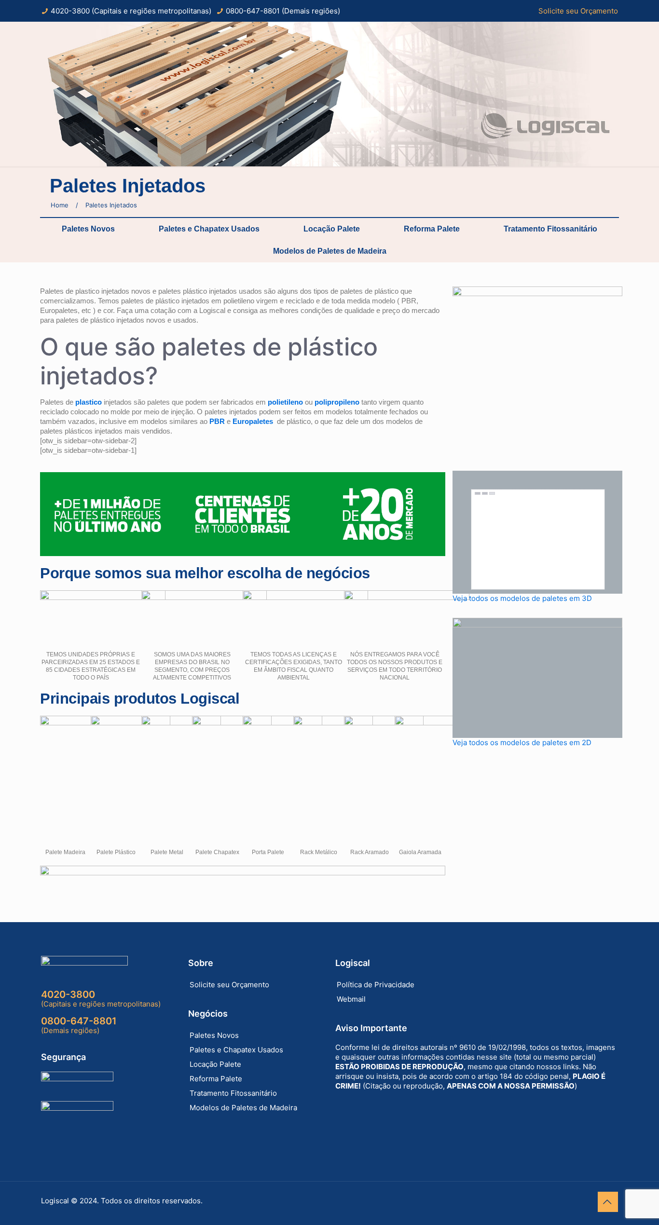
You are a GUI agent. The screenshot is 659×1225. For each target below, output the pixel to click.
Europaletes (253, 421)
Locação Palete (331, 229)
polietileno (285, 402)
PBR (217, 421)
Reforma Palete (432, 229)
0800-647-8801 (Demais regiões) (283, 10)
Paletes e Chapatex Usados (209, 229)
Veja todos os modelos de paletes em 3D (522, 598)
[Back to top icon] (608, 1202)
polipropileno (337, 402)
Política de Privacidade (375, 984)
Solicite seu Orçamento (578, 10)
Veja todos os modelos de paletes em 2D (522, 742)
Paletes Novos (88, 229)
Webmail (351, 999)
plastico (88, 402)
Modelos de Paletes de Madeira (329, 251)
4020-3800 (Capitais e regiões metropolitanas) (131, 10)
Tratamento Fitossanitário (550, 229)
